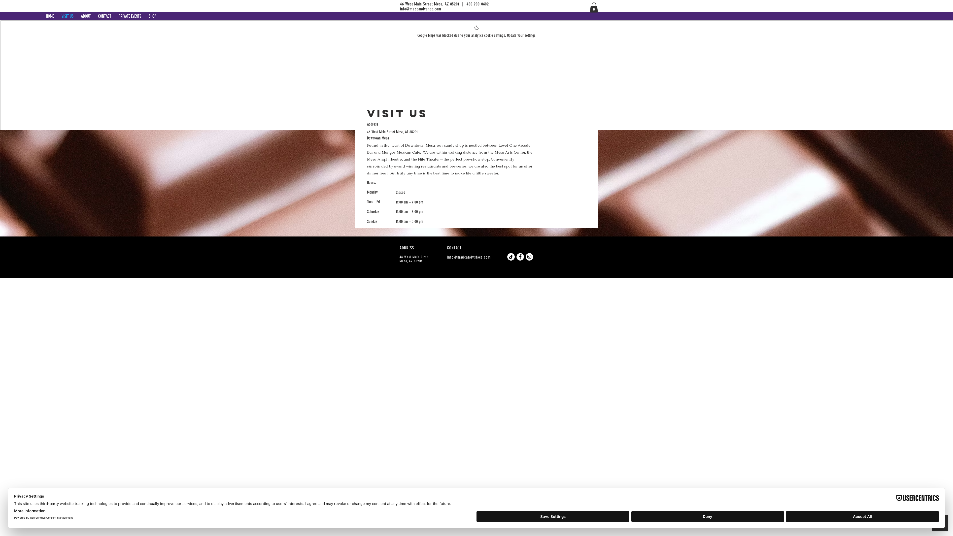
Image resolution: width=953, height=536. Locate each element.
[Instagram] (529, 257)
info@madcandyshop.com (420, 8)
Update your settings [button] (521, 35)
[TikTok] (511, 257)
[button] (594, 7)
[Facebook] (520, 257)
